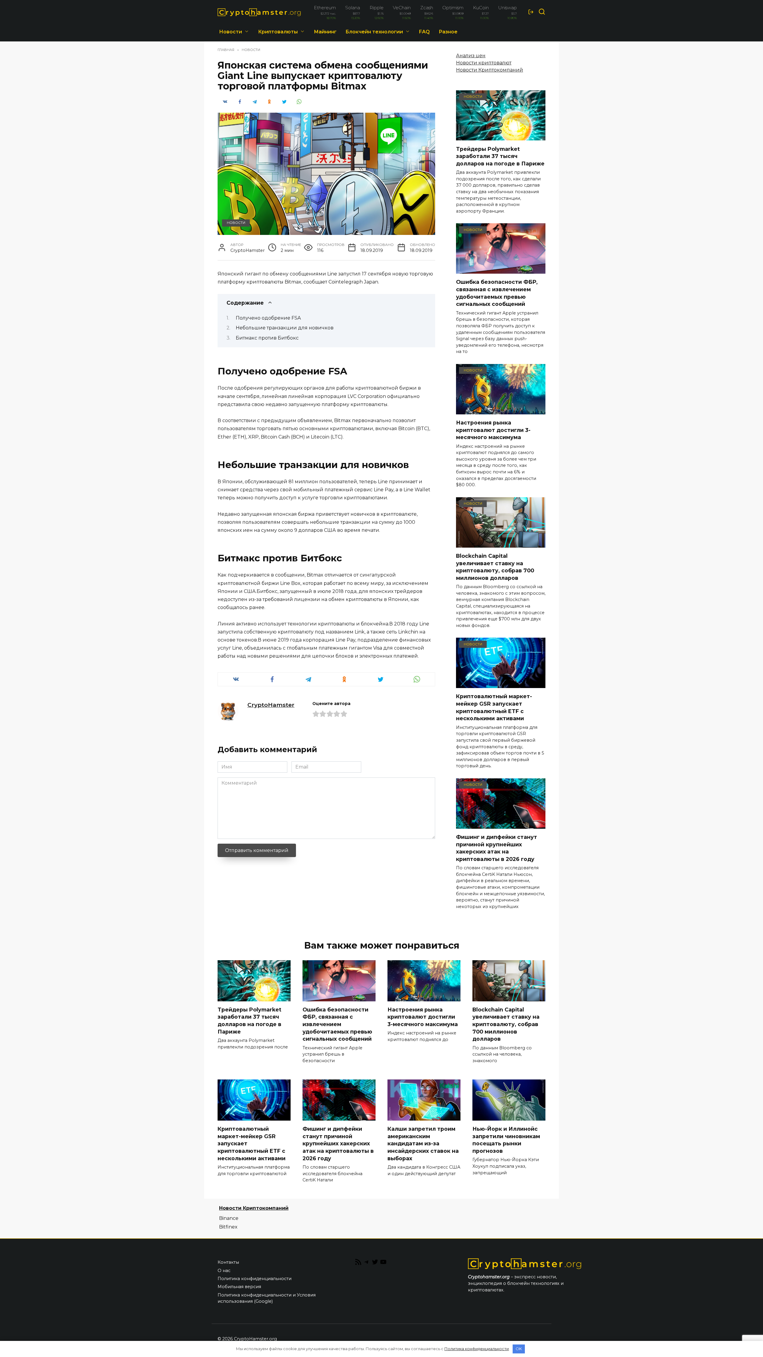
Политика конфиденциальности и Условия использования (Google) (267, 1298)
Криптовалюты (278, 32)
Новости (230, 32)
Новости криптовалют (483, 63)
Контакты (228, 1262)
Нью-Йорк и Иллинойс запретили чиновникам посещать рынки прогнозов (506, 1140)
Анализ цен (471, 55)
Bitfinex (228, 1227)
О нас (224, 1270)
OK (519, 1348)
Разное (448, 32)
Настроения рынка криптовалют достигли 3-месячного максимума (493, 429)
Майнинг (325, 32)
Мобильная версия (239, 1286)
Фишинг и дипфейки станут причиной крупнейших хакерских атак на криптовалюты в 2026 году (496, 848)
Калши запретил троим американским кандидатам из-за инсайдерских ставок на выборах (423, 1143)
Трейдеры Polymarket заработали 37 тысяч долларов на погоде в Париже (500, 155)
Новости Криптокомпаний (489, 70)
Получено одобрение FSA (268, 318)
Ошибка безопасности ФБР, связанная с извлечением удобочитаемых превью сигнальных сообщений (497, 293)
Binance (228, 1218)
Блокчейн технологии (374, 32)
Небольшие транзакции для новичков (285, 328)
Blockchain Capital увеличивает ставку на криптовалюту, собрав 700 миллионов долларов (495, 567)
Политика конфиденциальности (254, 1278)
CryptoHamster (270, 704)
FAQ (424, 32)
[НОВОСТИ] (500, 137)
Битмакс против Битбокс (267, 338)
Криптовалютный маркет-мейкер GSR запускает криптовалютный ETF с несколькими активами (494, 707)
